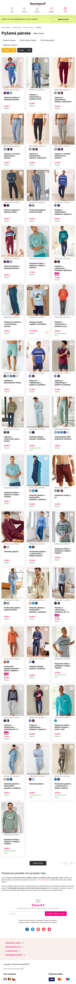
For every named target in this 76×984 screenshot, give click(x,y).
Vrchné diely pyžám (47, 40)
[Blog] (49, 929)
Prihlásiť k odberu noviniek (55, 914)
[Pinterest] (38, 929)
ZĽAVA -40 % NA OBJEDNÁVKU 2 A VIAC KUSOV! (19, 19)
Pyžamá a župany (28, 27)
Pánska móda (17, 27)
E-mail (13, 913)
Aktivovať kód (63, 19)
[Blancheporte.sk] (38, 4)
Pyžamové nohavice (10, 45)
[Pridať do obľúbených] (20, 60)
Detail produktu (21, 108)
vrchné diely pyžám (43, 880)
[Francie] (5, 979)
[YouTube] (43, 929)
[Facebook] (27, 929)
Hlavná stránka (5, 27)
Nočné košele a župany (28, 40)
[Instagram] (32, 929)
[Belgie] (10, 979)
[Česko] (14, 979)
